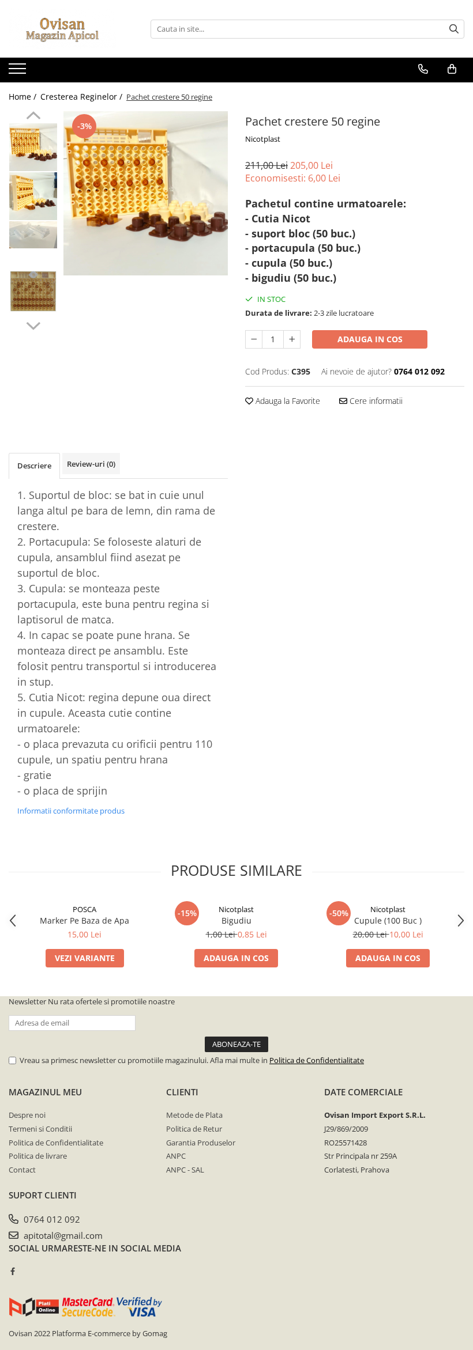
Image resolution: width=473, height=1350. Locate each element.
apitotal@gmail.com (62, 1235)
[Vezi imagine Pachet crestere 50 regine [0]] (33, 147)
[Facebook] (12, 1271)
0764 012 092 (50, 1219)
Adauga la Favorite (286, 400)
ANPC (176, 1156)
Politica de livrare (38, 1156)
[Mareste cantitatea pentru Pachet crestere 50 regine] (292, 339)
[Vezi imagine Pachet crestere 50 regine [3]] (33, 291)
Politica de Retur (194, 1129)
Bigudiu (236, 920)
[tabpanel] (145, 193)
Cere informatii (375, 400)
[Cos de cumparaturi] (452, 69)
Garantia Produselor (200, 1142)
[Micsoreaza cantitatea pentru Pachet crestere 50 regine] (253, 339)
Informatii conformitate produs (71, 811)
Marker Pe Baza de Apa (84, 920)
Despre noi (27, 1115)
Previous (33, 117)
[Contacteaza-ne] (423, 69)
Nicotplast (262, 139)
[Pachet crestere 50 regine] (145, 193)
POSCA (84, 909)
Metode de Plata (194, 1115)
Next (33, 324)
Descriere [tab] (34, 465)
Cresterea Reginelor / (82, 96)
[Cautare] (454, 29)
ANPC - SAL (185, 1169)
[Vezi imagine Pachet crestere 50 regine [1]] (33, 196)
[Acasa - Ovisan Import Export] (66, 29)
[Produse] (19, 72)
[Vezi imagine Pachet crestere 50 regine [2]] (33, 234)
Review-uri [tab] (91, 464)
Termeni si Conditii (40, 1129)
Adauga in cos (370, 339)
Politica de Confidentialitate (316, 1060)
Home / (24, 96)
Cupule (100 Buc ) (388, 920)
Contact (22, 1169)
